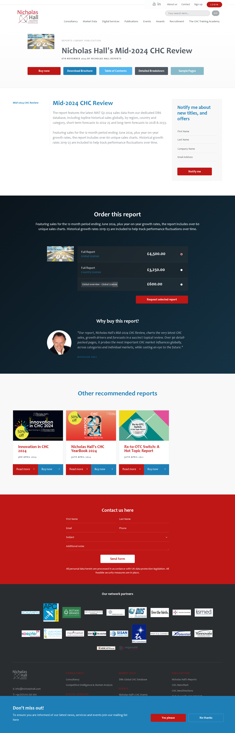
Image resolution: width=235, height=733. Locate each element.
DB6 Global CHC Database (133, 679)
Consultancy (72, 679)
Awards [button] (160, 21)
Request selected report (162, 299)
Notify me (194, 171)
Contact (186, 4)
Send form (117, 559)
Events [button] (147, 21)
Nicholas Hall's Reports (184, 679)
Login (214, 4)
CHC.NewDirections (182, 690)
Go (216, 13)
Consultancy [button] (71, 21)
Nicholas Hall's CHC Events (133, 694)
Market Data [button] (90, 21)
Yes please (168, 717)
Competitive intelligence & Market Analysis (89, 685)
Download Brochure (80, 71)
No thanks (206, 717)
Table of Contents (116, 71)
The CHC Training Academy (204, 21)
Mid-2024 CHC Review (26, 102)
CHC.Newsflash (180, 685)
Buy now (44, 71)
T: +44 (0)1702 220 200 (25, 694)
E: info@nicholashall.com (27, 688)
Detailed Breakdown (151, 71)
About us (172, 4)
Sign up (198, 4)
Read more (23, 469)
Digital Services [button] (110, 21)
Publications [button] (131, 21)
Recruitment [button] (177, 21)
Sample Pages (187, 71)
